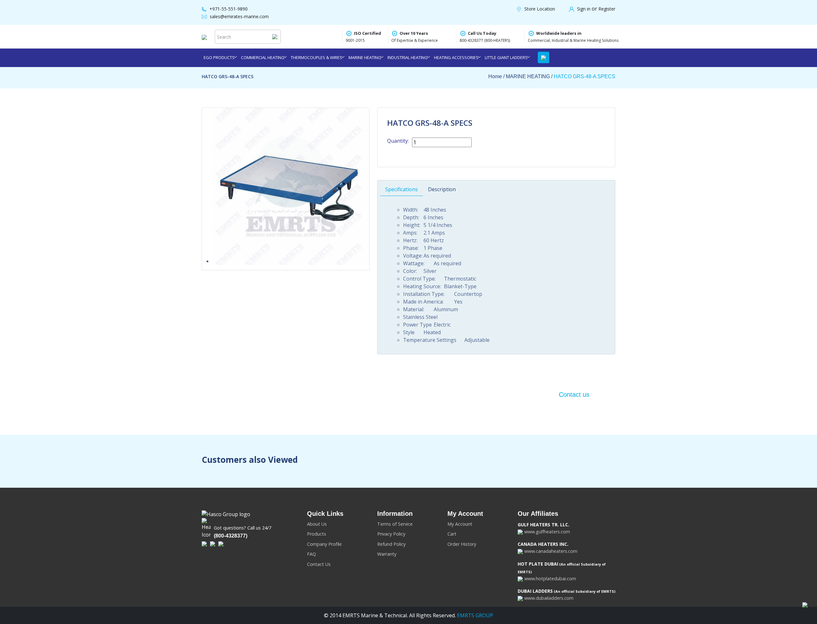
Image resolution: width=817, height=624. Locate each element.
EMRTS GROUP (474, 615)
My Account (459, 524)
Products (316, 534)
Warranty (386, 554)
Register (606, 9)
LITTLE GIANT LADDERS (506, 57)
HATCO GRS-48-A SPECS (584, 76)
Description (442, 189)
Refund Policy (391, 544)
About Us (317, 524)
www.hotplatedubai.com (550, 578)
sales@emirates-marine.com (239, 16)
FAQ (311, 554)
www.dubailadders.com (548, 598)
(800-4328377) (230, 535)
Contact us (574, 394)
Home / (497, 76)
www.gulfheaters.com (547, 532)
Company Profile (324, 544)
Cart (451, 534)
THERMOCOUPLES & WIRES (316, 57)
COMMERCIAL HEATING (262, 57)
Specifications (401, 189)
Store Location (539, 9)
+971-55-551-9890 (228, 9)
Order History (461, 544)
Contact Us (319, 564)
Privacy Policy (391, 534)
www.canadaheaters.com (550, 551)
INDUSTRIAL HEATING (407, 57)
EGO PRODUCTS (219, 57)
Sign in (584, 9)
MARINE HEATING (365, 57)
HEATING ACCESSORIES (456, 57)
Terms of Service (395, 524)
